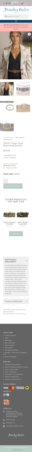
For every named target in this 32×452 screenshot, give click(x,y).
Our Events (9, 348)
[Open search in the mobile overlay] (16, 16)
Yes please (11, 168)
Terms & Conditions (12, 377)
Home (4, 137)
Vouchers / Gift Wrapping (14, 374)
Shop (6, 338)
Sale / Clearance (11, 372)
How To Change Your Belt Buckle (16, 367)
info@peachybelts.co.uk (14, 426)
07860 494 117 (10, 423)
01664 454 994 (10, 420)
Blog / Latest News (11, 369)
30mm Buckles (11, 137)
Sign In (21, 2)
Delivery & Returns (11, 350)
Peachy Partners (11, 357)
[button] (29, 34)
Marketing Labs (17, 449)
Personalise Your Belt (13, 364)
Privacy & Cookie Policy (13, 379)
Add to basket (13, 186)
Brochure (8, 340)
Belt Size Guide (10, 343)
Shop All (16, 234)
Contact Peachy (10, 335)
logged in (13, 313)
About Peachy (10, 345)
